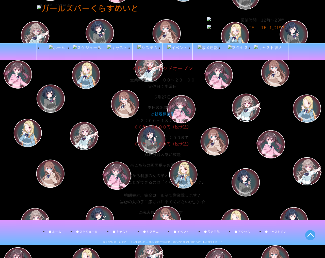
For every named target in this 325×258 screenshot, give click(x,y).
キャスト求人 (277, 231)
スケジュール (88, 231)
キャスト (122, 231)
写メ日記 (213, 231)
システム (153, 231)
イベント (183, 231)
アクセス (244, 231)
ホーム (56, 231)
